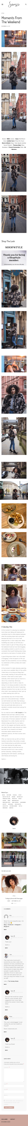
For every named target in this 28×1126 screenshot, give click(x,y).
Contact (12, 1119)
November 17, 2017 (8, 841)
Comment (6, 1067)
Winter (11, 807)
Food (20, 798)
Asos (16, 139)
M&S (8, 139)
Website (6, 1095)
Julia (11, 954)
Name (5, 1084)
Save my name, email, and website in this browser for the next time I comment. (13, 1102)
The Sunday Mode (13, 981)
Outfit (4, 804)
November (23, 802)
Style (2, 13)
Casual (15, 794)
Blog (5, 924)
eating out (20, 796)
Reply (5, 929)
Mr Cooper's (16, 802)
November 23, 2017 (5, 26)
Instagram (17, 924)
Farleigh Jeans (6, 798)
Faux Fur (15, 798)
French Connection (14, 147)
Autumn (9, 794)
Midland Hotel (6, 802)
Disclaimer (4, 1119)
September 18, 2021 (16, 900)
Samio (14, 828)
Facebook (10, 924)
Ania (10, 915)
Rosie (11, 1016)
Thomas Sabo (17, 145)
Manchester (16, 800)
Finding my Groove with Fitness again (14, 898)
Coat (20, 794)
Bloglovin (6, 926)
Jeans (4, 800)
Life (5, 835)
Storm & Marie (6, 143)
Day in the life (6, 796)
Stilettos (5, 806)
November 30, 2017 (8, 859)
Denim (13, 796)
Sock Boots (18, 804)
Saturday (11, 804)
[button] (12, 903)
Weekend (5, 807)
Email (5, 1089)
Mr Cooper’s (19, 712)
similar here (10, 141)
